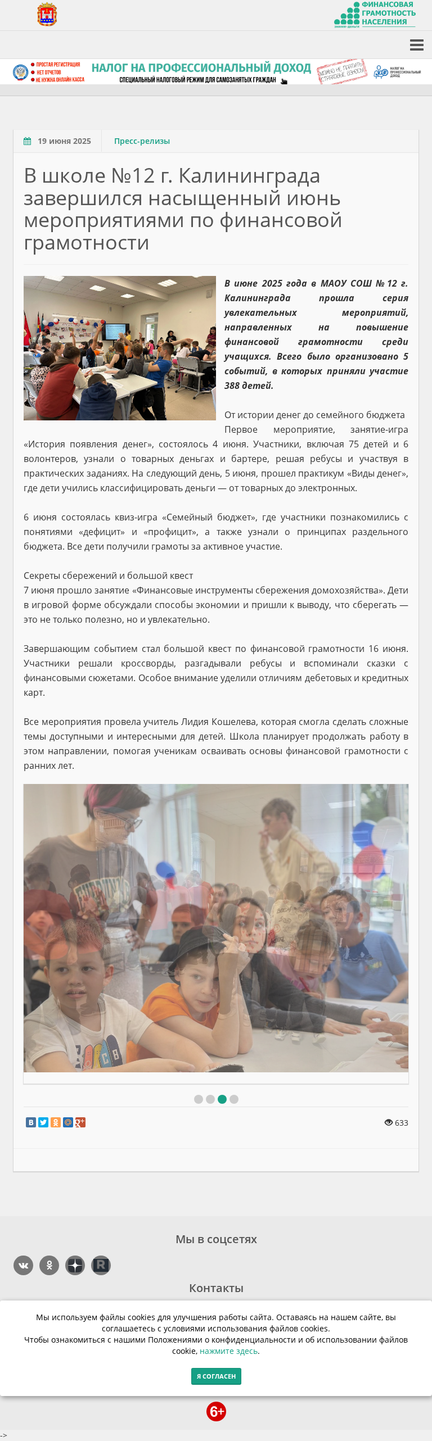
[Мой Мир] (68, 1122)
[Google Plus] (80, 1122)
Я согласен (216, 1376)
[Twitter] (43, 1122)
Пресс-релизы (142, 140)
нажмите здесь (229, 1350)
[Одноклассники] (56, 1122)
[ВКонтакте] (31, 1122)
